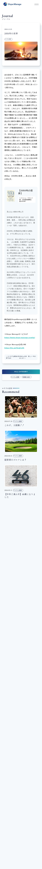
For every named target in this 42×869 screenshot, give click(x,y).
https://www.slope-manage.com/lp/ (19, 338)
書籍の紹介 (26, 377)
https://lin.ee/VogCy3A (14, 348)
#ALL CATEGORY (21, 371)
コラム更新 (8, 39)
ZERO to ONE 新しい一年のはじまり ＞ (27, 357)
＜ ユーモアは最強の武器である (12, 357)
